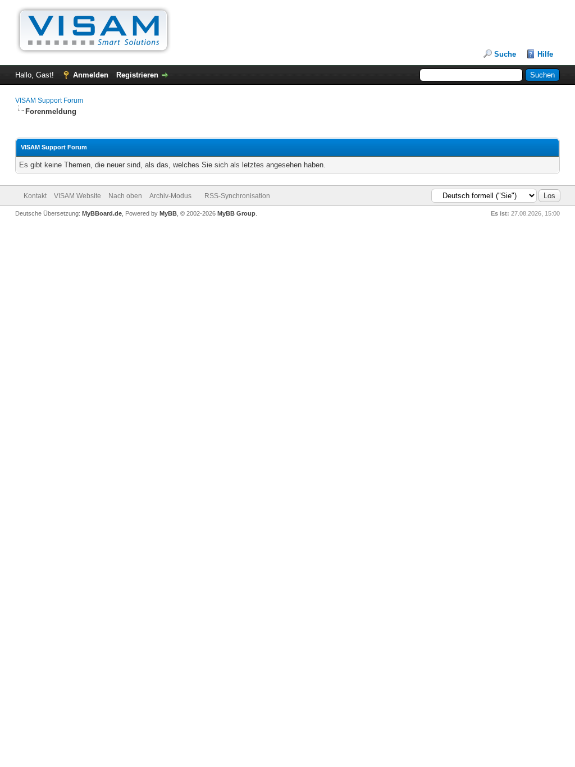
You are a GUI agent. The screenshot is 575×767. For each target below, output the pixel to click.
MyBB (168, 213)
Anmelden (90, 75)
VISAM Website (77, 196)
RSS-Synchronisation (237, 196)
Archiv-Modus (170, 196)
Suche (505, 54)
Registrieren (137, 75)
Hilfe (545, 54)
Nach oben (125, 196)
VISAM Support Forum (49, 100)
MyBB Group (236, 213)
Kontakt (35, 196)
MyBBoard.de (102, 213)
